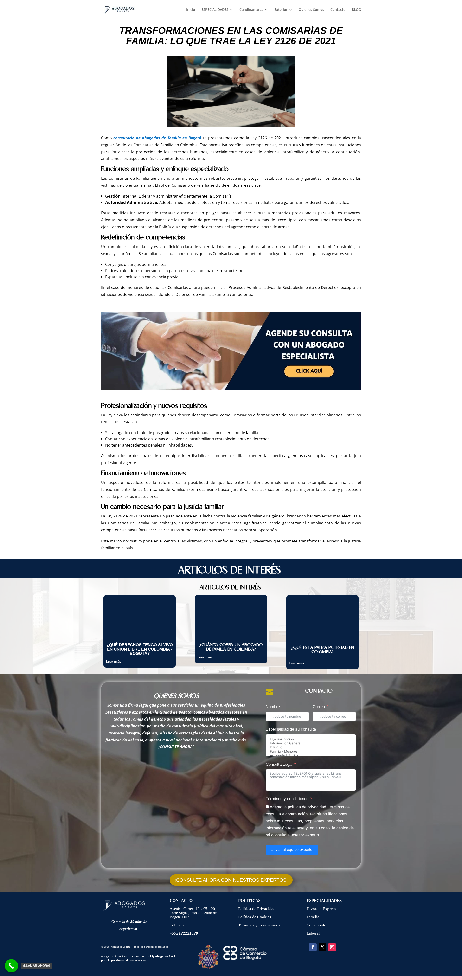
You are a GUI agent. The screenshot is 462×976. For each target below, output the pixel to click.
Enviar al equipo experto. (292, 850)
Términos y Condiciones (259, 925)
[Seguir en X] (322, 947)
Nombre (273, 706)
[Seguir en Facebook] (313, 947)
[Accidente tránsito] (311, 755)
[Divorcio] (311, 747)
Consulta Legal (279, 764)
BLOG (356, 10)
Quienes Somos (311, 10)
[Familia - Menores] (311, 751)
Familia (313, 917)
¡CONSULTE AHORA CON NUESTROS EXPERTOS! (231, 880)
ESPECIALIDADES (214, 10)
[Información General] (311, 743)
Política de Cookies (254, 917)
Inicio (190, 10)
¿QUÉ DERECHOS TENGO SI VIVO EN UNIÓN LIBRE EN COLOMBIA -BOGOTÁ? (140, 649)
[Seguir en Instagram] (332, 947)
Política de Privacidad (257, 908)
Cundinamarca (251, 10)
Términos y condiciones (287, 799)
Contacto (338, 10)
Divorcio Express (321, 908)
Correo (319, 706)
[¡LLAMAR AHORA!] (11, 965)
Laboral (313, 933)
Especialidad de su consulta (291, 729)
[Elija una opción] (311, 739)
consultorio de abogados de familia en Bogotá (157, 137)
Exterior (281, 10)
